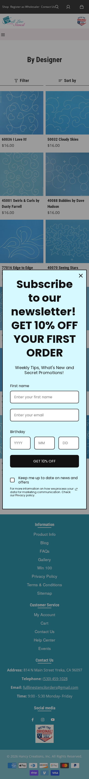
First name (19, 385)
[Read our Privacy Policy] (76, 489)
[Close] (80, 275)
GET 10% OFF (44, 461)
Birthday (17, 431)
